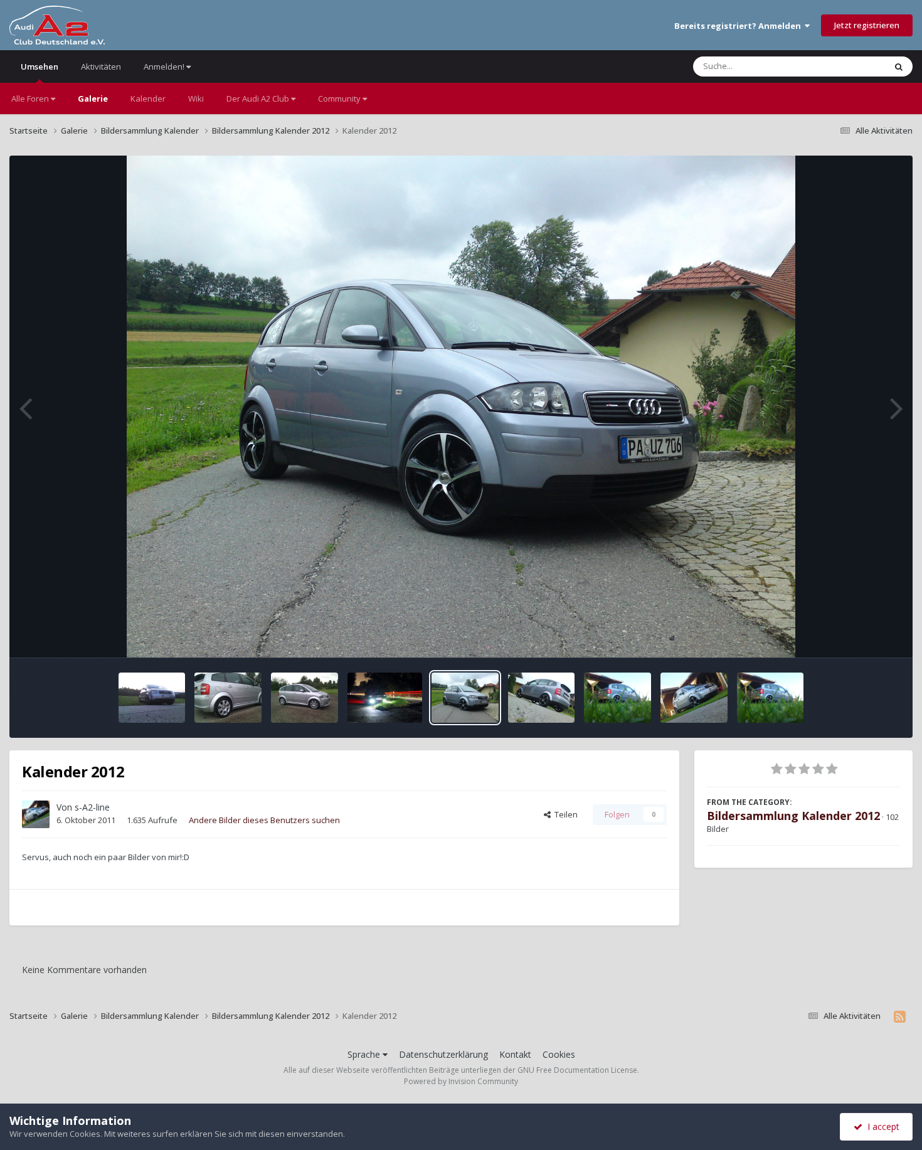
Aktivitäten (101, 66)
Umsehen (39, 66)
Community (340, 98)
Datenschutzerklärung (443, 1054)
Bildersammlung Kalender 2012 (793, 815)
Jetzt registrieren (866, 25)
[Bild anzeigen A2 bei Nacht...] (385, 698)
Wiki (196, 98)
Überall (855, 66)
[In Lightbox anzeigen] (461, 407)
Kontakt (515, 1054)
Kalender (148, 98)
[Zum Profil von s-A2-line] (36, 814)
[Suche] (899, 66)
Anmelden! (165, 66)
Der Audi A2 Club (258, 98)
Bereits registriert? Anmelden (739, 25)
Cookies (559, 1054)
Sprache (365, 1054)
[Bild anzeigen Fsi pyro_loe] (228, 698)
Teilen (564, 814)
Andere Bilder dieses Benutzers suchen (264, 820)
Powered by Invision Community (461, 1081)
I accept (880, 1126)
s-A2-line (92, 807)
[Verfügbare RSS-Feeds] (900, 1016)
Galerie (93, 98)
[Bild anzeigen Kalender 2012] (152, 698)
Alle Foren (31, 98)
